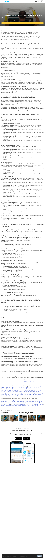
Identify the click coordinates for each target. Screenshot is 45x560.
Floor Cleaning (14, 390)
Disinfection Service (38, 388)
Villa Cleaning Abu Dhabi (33, 405)
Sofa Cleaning (9, 395)
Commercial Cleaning (11, 388)
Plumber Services (34, 394)
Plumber (39, 407)
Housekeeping (18, 391)
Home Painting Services (17, 407)
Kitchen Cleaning (26, 391)
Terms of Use (21, 556)
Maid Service (9, 393)
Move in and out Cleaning (28, 393)
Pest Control (27, 394)
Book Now (22, 23)
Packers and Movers (6, 394)
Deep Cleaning (29, 388)
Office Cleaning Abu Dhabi (7, 405)
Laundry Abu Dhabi (33, 402)
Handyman (32, 407)
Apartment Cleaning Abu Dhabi (11, 400)
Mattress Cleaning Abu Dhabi (18, 404)
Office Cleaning (39, 393)
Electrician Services (6, 390)
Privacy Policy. (28, 556)
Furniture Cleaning (23, 390)
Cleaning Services (10, 391)
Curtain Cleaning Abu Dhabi (18, 401)
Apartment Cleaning (36, 386)
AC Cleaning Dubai (18, 381)
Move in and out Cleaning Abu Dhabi (34, 404)
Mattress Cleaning (17, 393)
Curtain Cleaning (21, 388)
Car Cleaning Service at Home (28, 387)
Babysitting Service (5, 387)
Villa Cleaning (18, 395)
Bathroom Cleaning (15, 387)
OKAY (39, 556)
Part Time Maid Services (17, 394)
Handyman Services (33, 390)
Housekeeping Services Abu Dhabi (20, 402)
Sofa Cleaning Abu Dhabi (21, 405)
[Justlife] (5, 1)
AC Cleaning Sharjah (29, 381)
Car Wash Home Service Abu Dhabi (28, 400)
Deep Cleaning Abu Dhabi (32, 401)
